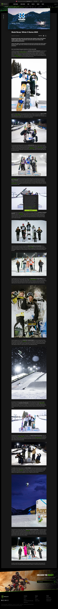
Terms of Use (14, 604)
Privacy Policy (17, 604)
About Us (25, 599)
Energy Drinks (15, 4)
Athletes (33, 4)
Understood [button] (30, 210)
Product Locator (37, 600)
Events (43, 4)
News (28, 4)
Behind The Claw (48, 599)
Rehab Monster (48, 600)
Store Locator (22, 4)
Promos (38, 4)
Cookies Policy (21, 604)
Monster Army (26, 602)
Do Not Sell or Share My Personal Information (29, 604)
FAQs (36, 597)
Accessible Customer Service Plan (28, 600)
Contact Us (36, 599)
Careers (25, 597)
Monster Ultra (48, 597)
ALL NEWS (6, 6)
